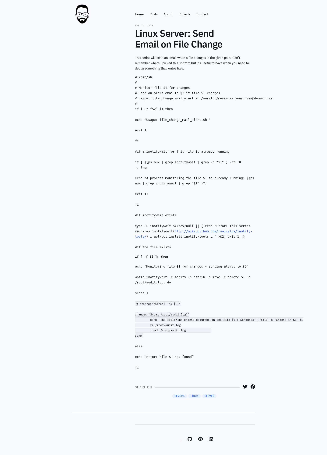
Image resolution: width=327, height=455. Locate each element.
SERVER (209, 396)
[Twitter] (245, 388)
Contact (202, 14)
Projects (184, 14)
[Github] (190, 440)
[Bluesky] (179, 440)
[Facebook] (253, 388)
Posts (154, 14)
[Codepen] (200, 440)
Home (139, 14)
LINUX (195, 396)
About (168, 14)
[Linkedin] (211, 440)
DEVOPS (179, 396)
